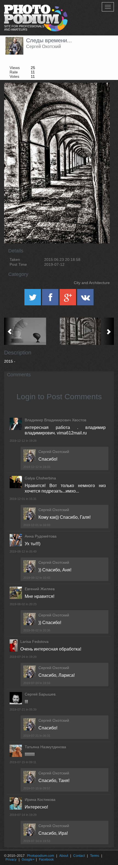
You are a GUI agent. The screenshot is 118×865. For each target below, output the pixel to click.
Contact (79, 856)
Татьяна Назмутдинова (45, 747)
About (63, 856)
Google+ (28, 859)
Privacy (10, 859)
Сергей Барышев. (41, 694)
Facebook (46, 859)
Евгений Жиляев (40, 589)
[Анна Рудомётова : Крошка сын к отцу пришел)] (31, 331)
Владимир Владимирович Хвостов (55, 420)
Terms (94, 856)
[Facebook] (51, 299)
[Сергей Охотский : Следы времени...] (86, 331)
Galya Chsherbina (40, 478)
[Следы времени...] (99, 96)
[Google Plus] (68, 299)
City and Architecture (92, 283)
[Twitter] (33, 299)
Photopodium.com (40, 856)
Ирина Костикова (40, 799)
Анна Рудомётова (41, 536)
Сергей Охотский (43, 46)
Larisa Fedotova (34, 641)
